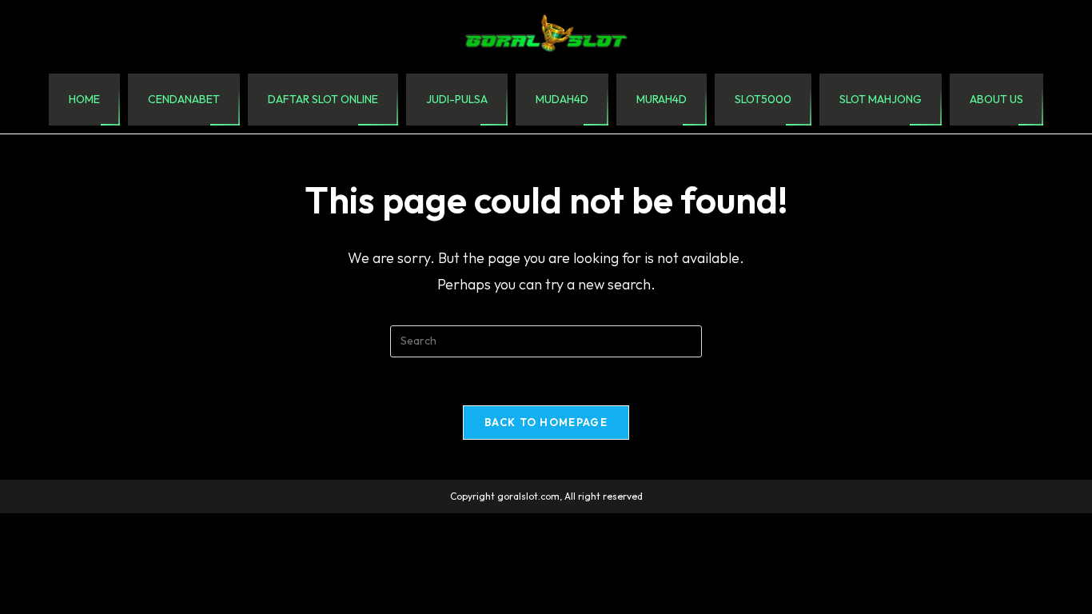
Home (84, 99)
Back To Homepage (546, 422)
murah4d (661, 99)
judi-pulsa (457, 99)
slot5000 (763, 99)
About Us (996, 99)
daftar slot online (323, 99)
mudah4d (562, 99)
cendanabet (184, 99)
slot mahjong (880, 99)
